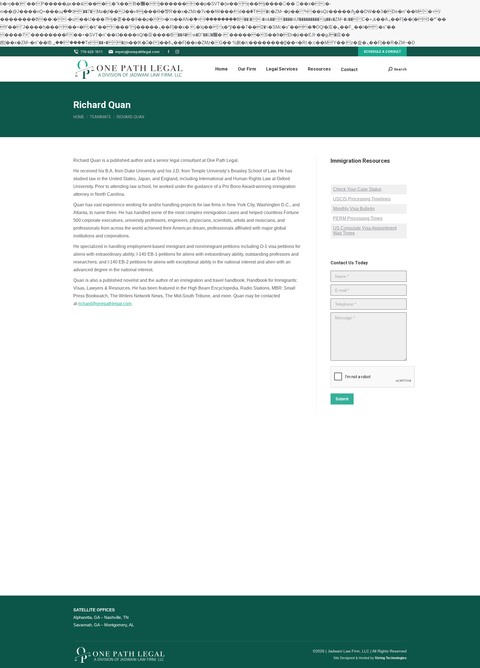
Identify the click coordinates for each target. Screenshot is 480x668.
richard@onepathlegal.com (104, 303)
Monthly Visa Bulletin (354, 208)
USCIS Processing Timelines (362, 199)
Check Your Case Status (357, 189)
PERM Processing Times (357, 218)
